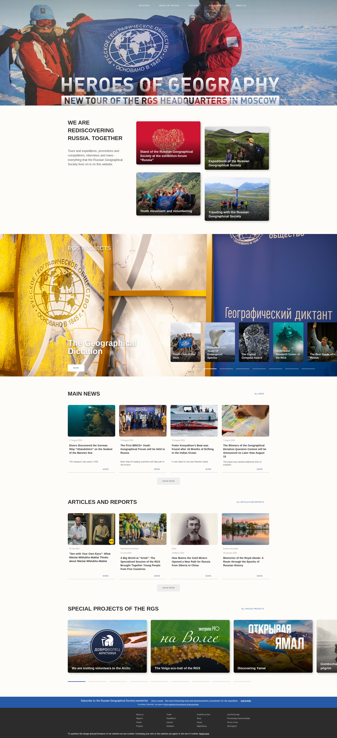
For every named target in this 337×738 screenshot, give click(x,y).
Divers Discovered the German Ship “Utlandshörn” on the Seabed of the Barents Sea (90, 449)
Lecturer (170, 722)
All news (259, 394)
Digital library (202, 726)
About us (139, 714)
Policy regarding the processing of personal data (181, 704)
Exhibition (170, 726)
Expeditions (171, 718)
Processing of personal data (238, 718)
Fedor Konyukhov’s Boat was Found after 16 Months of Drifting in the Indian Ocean (193, 449)
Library (199, 722)
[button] (185, 100)
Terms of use (232, 722)
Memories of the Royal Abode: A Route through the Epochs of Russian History (243, 562)
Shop (199, 718)
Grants (139, 722)
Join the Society (233, 714)
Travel (169, 714)
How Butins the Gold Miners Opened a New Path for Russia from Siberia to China (191, 562)
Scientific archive (203, 714)
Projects (139, 726)
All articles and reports (250, 502)
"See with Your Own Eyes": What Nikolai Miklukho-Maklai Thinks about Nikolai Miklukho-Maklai (89, 557)
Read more (204, 733)
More (76, 368)
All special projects (252, 609)
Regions (139, 718)
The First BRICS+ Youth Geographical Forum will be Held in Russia (142, 449)
